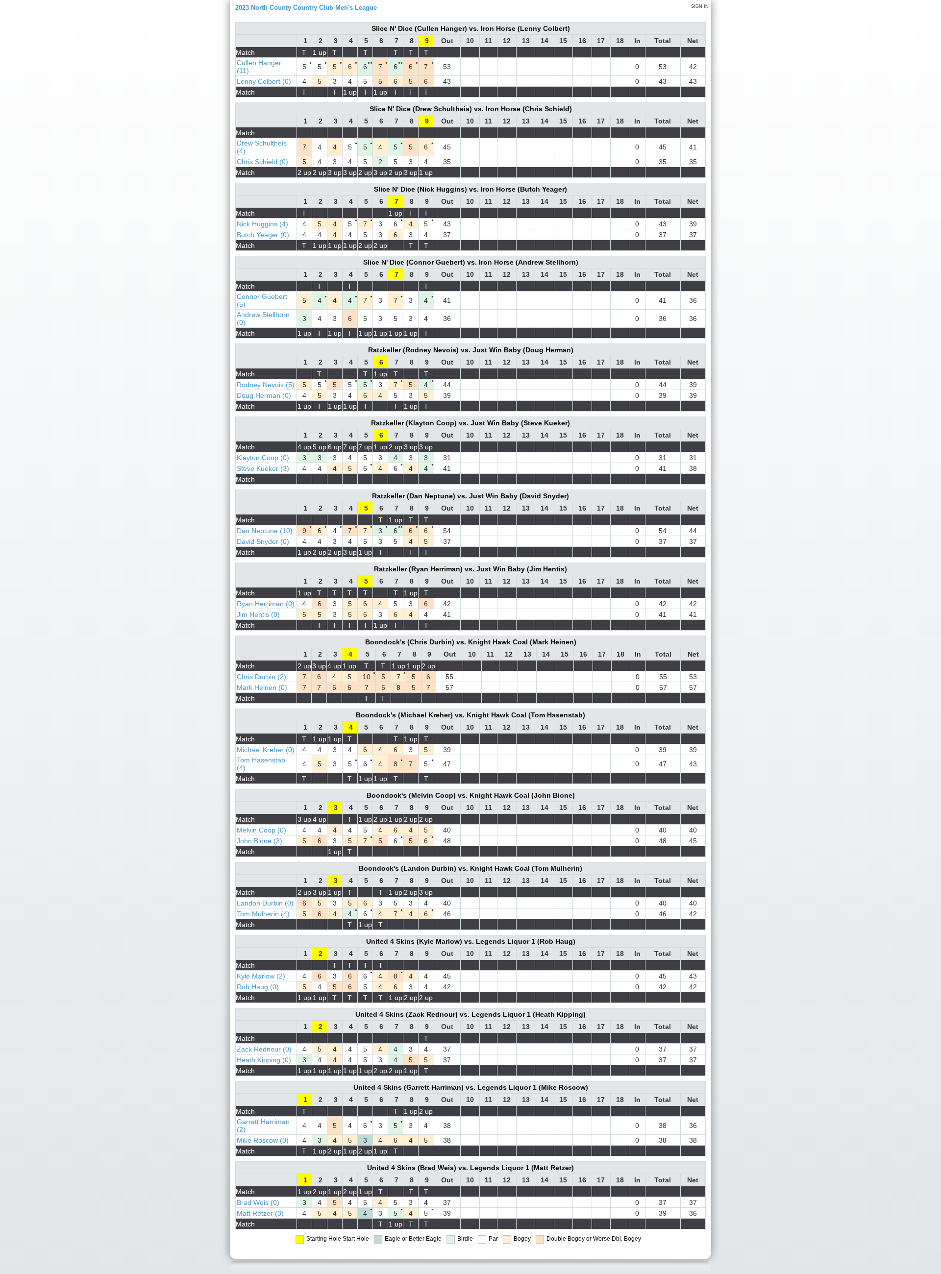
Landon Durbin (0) (265, 903)
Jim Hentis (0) (258, 614)
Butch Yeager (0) (263, 235)
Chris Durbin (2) (261, 677)
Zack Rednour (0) (264, 1049)
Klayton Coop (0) (263, 458)
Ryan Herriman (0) (266, 604)
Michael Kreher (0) (266, 750)
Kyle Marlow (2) (261, 976)
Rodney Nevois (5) (266, 385)
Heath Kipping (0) (264, 1060)
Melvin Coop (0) (261, 830)
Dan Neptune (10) (265, 531)
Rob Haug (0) (258, 987)
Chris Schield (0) (262, 162)
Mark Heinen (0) (262, 687)
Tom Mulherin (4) (263, 914)
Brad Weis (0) (258, 1202)
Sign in (700, 6)
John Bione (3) (259, 841)
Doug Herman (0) (264, 395)
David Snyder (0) (263, 541)
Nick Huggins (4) (262, 224)
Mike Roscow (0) (263, 1140)
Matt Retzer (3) (260, 1213)
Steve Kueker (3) (263, 468)
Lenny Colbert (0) (264, 81)
